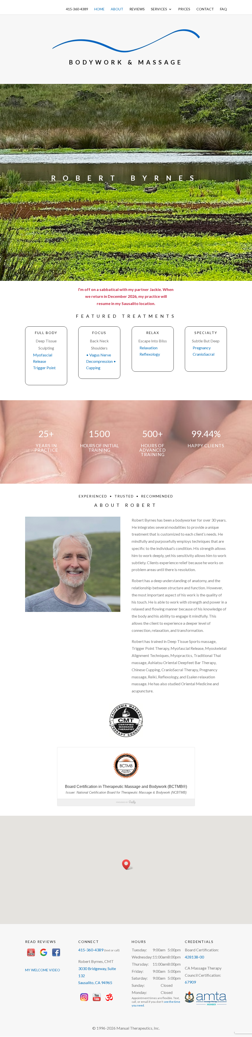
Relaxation (149, 347)
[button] (127, 864)
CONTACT (205, 9)
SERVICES (159, 9)
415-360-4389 (77, 9)
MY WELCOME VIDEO (42, 970)
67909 (190, 982)
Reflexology (150, 354)
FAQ (223, 9)
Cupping (93, 367)
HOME (99, 9)
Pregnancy (202, 347)
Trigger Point (44, 367)
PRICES (184, 9)
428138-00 (194, 957)
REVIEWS (137, 9)
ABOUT (117, 9)
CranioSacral (203, 354)
